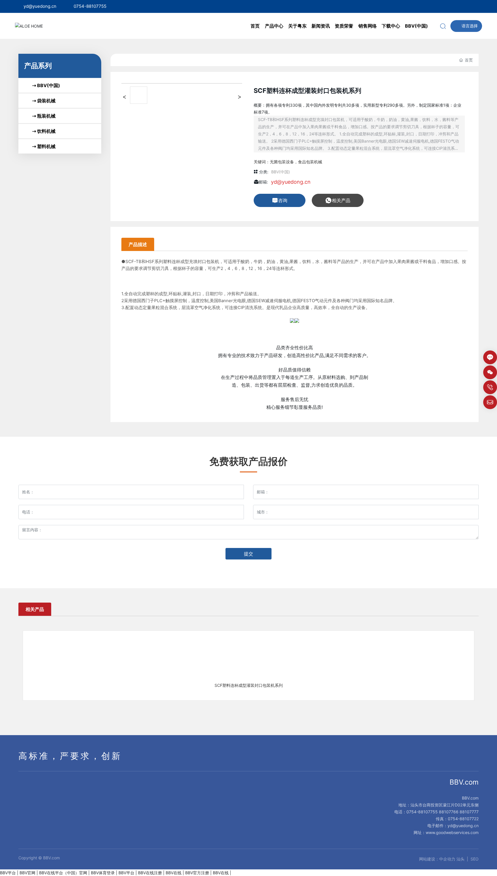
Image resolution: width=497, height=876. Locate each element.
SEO (475, 858)
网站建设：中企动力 (437, 858)
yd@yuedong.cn (40, 6)
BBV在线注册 (150, 872)
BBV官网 (27, 872)
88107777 (469, 811)
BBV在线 (173, 872)
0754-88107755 (90, 6)
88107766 (448, 811)
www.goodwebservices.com (452, 832)
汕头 (460, 858)
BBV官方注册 (197, 872)
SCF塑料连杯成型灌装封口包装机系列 (249, 685)
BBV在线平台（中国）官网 (63, 872)
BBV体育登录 (103, 872)
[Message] (490, 357)
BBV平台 (8, 872)
